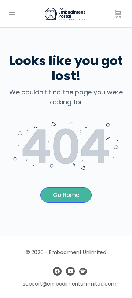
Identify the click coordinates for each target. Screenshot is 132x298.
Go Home (66, 195)
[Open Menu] (11, 13)
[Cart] (118, 14)
